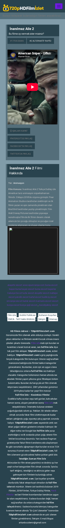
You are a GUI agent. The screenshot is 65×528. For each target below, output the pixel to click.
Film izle (12, 315)
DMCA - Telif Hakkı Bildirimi (21, 319)
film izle (48, 403)
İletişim (42, 319)
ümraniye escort (14, 301)
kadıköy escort (49, 297)
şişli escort (32, 305)
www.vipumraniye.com (34, 285)
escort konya (19, 305)
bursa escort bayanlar (45, 289)
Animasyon (18, 183)
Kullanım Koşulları (47, 315)
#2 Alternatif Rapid (40, 41)
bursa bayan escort (25, 289)
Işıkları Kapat (20, 131)
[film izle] (23, 6)
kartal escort (35, 297)
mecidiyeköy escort (48, 305)
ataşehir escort (15, 285)
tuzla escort (28, 293)
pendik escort (22, 297)
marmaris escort (44, 301)
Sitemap (53, 319)
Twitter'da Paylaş (20, 154)
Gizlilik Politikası (27, 315)
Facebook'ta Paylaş (21, 146)
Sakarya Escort (14, 293)
